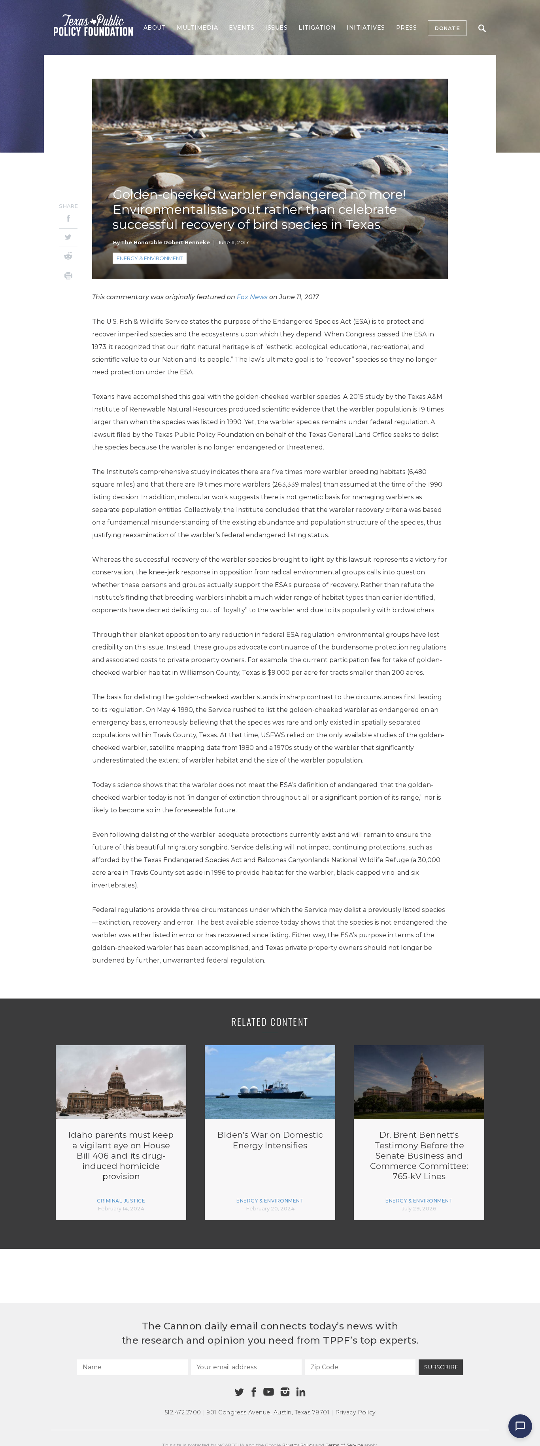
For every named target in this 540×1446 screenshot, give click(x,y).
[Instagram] (285, 1391)
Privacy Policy (355, 1412)
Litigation (317, 27)
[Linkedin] (301, 1391)
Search (482, 28)
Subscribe (441, 1367)
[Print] (68, 277)
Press (406, 27)
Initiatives (366, 27)
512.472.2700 (183, 1412)
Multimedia (197, 27)
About (154, 27)
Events (241, 27)
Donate (447, 28)
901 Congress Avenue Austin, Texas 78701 (268, 1412)
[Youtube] (268, 1392)
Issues (276, 27)
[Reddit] (68, 257)
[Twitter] (68, 238)
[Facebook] (68, 219)
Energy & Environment (150, 258)
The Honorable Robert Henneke (165, 242)
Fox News (252, 297)
